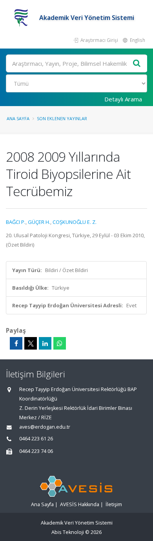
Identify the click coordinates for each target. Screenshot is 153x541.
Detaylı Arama (123, 99)
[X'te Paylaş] (30, 343)
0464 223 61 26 (36, 438)
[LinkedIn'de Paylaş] (45, 343)
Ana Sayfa (18, 118)
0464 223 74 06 (36, 451)
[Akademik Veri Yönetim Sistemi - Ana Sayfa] (22, 17)
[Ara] (137, 63)
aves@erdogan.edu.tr (44, 427)
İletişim (114, 504)
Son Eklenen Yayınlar (62, 118)
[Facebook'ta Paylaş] (16, 343)
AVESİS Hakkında (79, 504)
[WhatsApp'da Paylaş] (59, 343)
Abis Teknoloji (67, 532)
